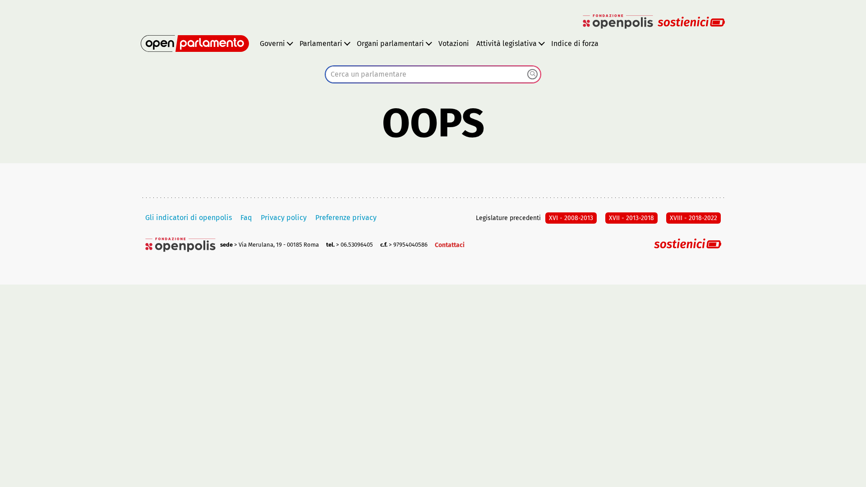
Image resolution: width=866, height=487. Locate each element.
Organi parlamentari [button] (390, 43)
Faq (246, 217)
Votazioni (453, 43)
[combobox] (433, 74)
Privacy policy (284, 217)
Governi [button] (272, 43)
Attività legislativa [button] (506, 43)
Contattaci (450, 245)
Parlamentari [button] (320, 43)
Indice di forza (575, 43)
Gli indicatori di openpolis (188, 217)
